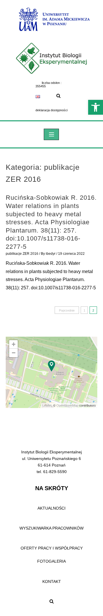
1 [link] (84, 310)
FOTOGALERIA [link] (51, 561)
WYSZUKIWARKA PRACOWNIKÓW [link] (51, 528)
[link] (95, 107)
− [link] (13, 352)
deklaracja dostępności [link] (51, 110)
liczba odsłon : (52, 82)
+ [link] (13, 344)
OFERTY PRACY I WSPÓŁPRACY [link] (52, 548)
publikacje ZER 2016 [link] (22, 254)
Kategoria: (43, 173)
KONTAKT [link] (51, 581)
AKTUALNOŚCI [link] (51, 508)
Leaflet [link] (47, 405)
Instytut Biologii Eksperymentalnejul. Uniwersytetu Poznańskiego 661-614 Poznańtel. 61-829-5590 (51, 462)
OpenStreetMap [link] (67, 405)
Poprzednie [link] (67, 310)
